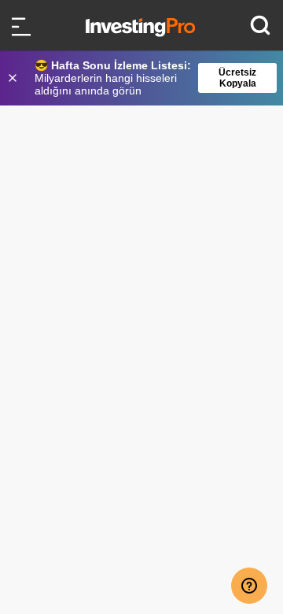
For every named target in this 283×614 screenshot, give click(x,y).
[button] (149, 78)
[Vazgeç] (14, 78)
